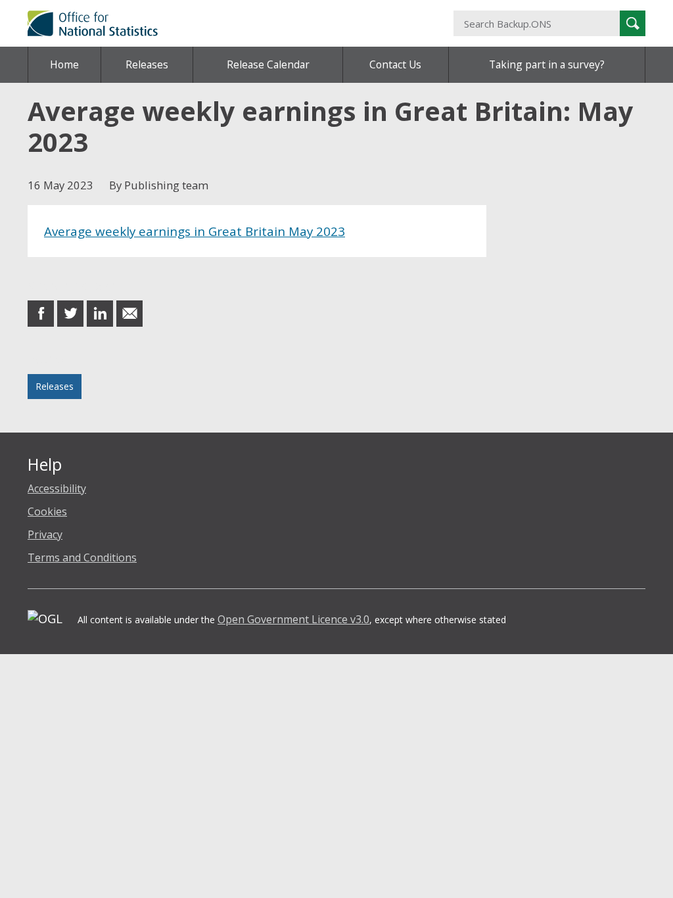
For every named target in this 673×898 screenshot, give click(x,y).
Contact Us (395, 64)
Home (64, 64)
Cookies (47, 511)
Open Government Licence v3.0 (293, 619)
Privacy (45, 534)
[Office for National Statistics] (230, 23)
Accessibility (57, 488)
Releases (147, 64)
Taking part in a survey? (547, 64)
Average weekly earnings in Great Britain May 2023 (194, 231)
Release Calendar (268, 64)
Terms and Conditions (82, 557)
